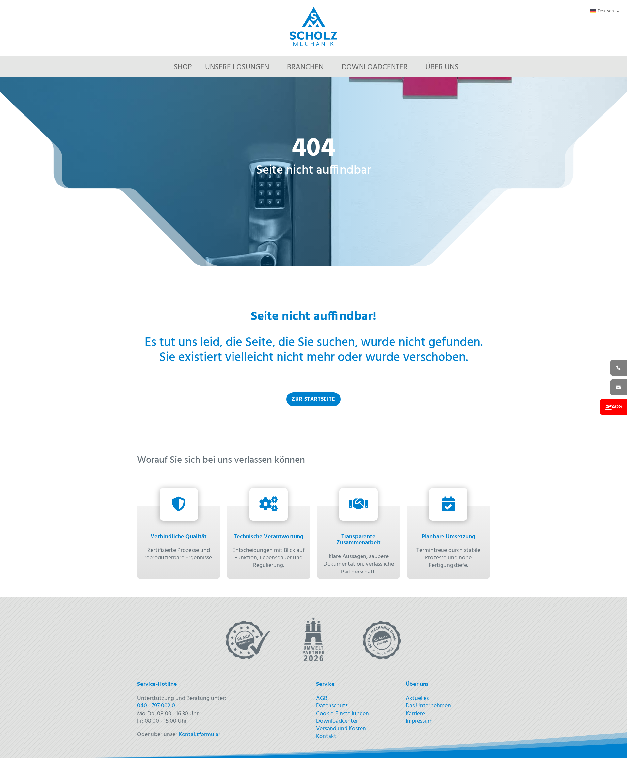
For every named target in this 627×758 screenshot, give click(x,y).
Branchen (305, 67)
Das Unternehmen (428, 706)
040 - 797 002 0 (156, 706)
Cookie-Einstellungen (342, 713)
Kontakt (326, 736)
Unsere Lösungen (237, 67)
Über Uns (442, 67)
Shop (183, 67)
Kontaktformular (199, 734)
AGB (321, 698)
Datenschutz (332, 706)
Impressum (419, 721)
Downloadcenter (375, 67)
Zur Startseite (313, 399)
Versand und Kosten (341, 729)
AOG (617, 407)
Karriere (415, 713)
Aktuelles (417, 698)
